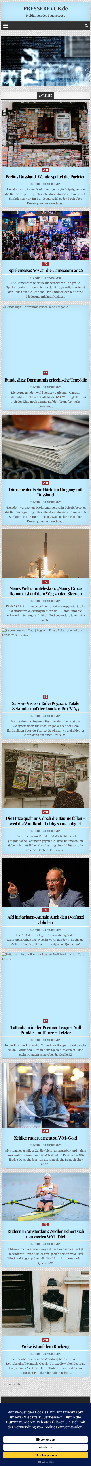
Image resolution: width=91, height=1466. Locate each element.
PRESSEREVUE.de (45, 8)
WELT (45, 170)
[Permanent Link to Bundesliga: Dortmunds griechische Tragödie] (45, 337)
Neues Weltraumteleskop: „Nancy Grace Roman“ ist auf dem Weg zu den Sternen (45, 590)
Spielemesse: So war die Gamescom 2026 (45, 270)
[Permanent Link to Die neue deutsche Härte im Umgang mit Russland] (45, 447)
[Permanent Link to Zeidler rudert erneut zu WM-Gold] (45, 1095)
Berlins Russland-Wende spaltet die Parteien (45, 176)
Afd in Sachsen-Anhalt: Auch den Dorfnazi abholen (46, 919)
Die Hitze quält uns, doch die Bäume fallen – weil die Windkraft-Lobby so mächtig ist (45, 820)
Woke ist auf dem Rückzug (45, 1346)
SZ (45, 373)
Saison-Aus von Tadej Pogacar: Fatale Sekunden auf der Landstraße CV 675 (45, 705)
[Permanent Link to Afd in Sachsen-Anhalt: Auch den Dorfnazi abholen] (45, 882)
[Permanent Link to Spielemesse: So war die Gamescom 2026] (45, 235)
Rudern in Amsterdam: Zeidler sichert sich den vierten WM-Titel (45, 1233)
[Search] (86, 25)
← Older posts (10, 1384)
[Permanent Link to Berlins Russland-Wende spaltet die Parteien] (45, 134)
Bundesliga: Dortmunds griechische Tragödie (45, 380)
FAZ (45, 263)
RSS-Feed (35, 184)
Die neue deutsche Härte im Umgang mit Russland (45, 492)
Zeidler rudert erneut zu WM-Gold (45, 1138)
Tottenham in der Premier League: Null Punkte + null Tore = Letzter (45, 1029)
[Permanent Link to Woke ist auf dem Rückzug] (45, 1303)
